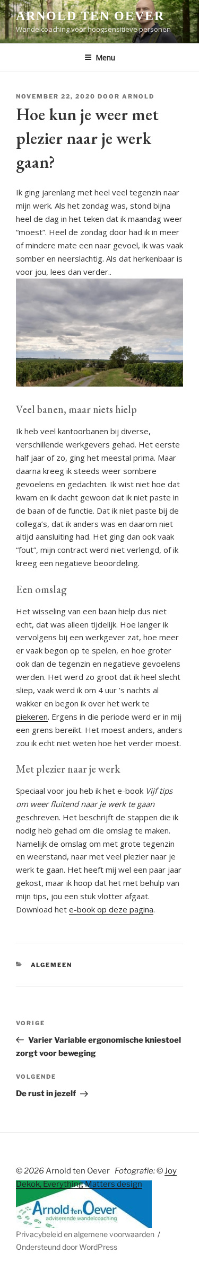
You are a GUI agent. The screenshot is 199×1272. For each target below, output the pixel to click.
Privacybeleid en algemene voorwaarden (85, 1234)
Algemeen (52, 965)
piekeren (32, 716)
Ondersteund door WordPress (66, 1246)
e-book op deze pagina (111, 909)
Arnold (138, 96)
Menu (105, 57)
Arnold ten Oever (90, 16)
